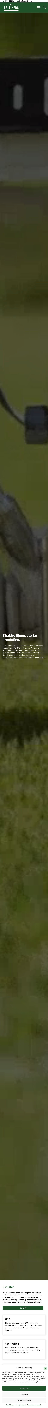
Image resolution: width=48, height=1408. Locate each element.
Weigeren (24, 1394)
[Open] (38, 7)
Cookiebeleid (10, 1405)
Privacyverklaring (20, 1405)
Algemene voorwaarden (34, 1405)
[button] (45, 1368)
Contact (23, 1308)
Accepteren (24, 1388)
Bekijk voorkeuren (24, 1400)
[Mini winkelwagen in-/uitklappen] (45, 7)
